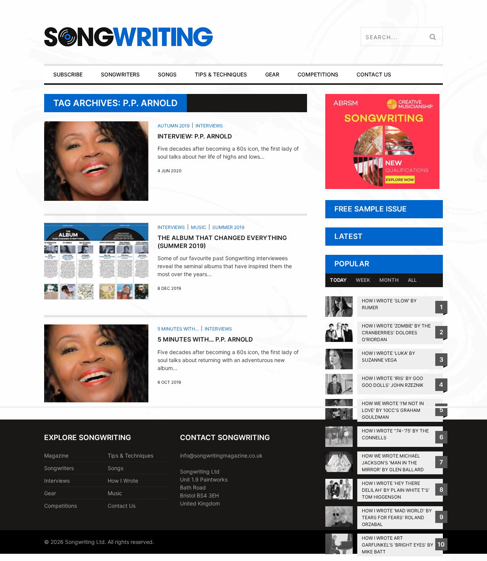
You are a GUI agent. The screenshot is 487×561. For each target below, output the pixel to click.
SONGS (167, 74)
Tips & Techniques (130, 455)
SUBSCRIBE (68, 74)
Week (363, 280)
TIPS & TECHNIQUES (221, 74)
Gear (50, 493)
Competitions (60, 505)
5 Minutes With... (178, 329)
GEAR (272, 74)
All (412, 280)
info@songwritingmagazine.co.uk (221, 455)
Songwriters (59, 468)
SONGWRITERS (120, 74)
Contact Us (121, 505)
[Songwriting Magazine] (173, 36)
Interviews (209, 126)
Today (338, 280)
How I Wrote (123, 480)
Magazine (56, 455)
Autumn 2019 (173, 126)
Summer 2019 (228, 227)
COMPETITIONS (318, 74)
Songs (115, 468)
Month (389, 280)
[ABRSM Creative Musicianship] (382, 187)
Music (198, 227)
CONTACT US (373, 74)
